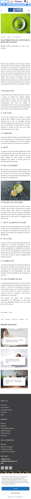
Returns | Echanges (7, 447)
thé (27, 319)
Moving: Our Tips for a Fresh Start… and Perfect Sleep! (14, 381)
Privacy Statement (18, 496)
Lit (13, 37)
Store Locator (5, 407)
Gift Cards (4, 435)
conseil (7, 319)
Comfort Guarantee (6, 449)
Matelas (18, 37)
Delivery (3, 423)
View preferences (15, 493)
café (2, 319)
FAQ (2, 463)
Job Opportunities (6, 410)
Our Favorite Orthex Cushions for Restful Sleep (12, 361)
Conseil (3, 37)
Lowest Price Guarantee (8, 452)
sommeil (21, 319)
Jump (9, 37)
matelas (14, 319)
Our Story (4, 405)
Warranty (3, 426)
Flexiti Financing (5, 431)
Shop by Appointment (7, 428)
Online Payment (5, 433)
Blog (2, 415)
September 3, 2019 (6, 312)
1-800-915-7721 (5, 459)
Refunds (3, 444)
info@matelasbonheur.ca (9, 461)
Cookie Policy (11, 496)
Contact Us (4, 412)
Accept (15, 488)
